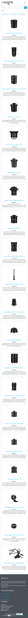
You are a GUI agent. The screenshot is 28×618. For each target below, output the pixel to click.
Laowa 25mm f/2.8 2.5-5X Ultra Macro (14, 312)
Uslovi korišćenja (4, 593)
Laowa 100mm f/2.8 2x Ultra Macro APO (14, 61)
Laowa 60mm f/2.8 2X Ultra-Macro (14, 368)
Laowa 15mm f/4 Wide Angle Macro (14, 200)
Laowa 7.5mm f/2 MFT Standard (14, 451)
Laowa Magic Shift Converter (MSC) (14, 535)
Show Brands (14, 14)
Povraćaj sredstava (5, 599)
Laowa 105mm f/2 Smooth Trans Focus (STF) (14, 89)
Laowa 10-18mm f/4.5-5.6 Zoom (14, 33)
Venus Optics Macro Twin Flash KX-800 (14, 563)
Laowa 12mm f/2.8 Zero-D (14, 117)
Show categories (5, 14)
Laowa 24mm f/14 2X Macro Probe (14, 284)
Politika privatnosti (5, 596)
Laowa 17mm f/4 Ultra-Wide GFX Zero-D (14, 256)
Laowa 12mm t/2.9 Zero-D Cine (14, 144)
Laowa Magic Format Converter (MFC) (14, 507)
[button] (3, 10)
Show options (22, 14)
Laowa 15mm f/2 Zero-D (14, 172)
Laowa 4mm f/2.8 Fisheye (14, 340)
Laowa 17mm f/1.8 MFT (14, 228)
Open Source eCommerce (20, 615)
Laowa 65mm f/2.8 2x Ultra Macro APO (14, 395)
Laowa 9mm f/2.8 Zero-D (14, 479)
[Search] (25, 7)
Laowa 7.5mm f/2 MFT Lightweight (14, 423)
